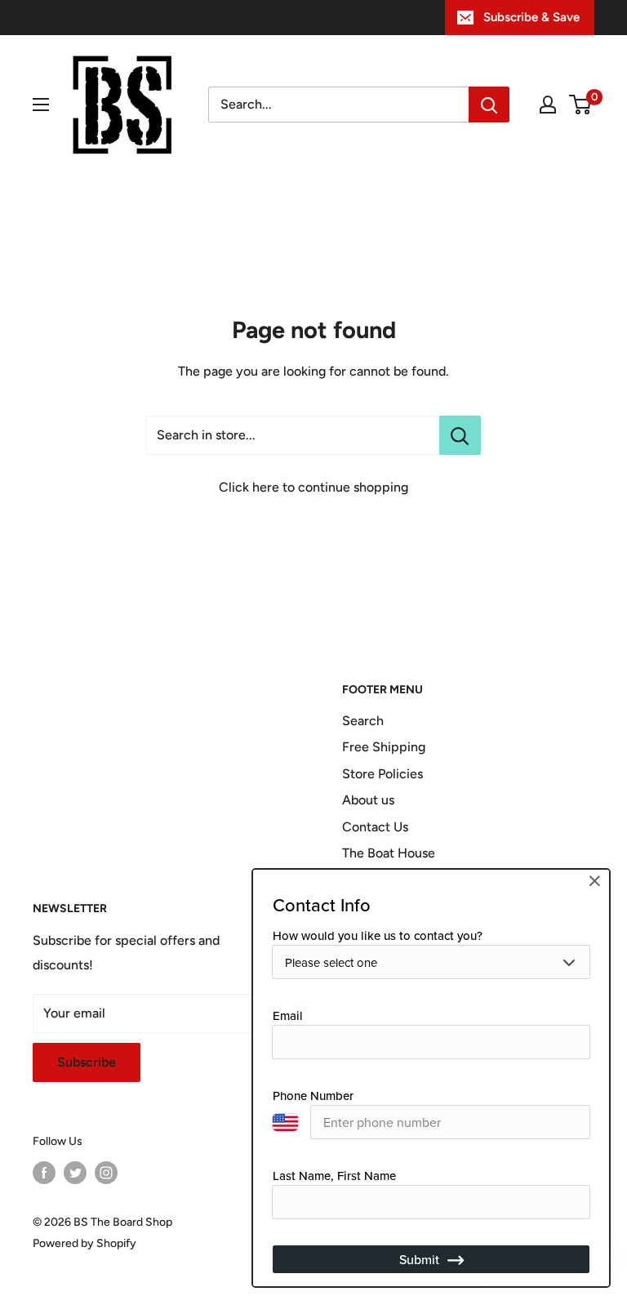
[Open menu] (41, 104)
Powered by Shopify (84, 1243)
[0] (581, 104)
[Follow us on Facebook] (44, 1172)
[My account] (548, 105)
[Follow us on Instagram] (106, 1172)
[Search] (489, 104)
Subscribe (86, 1062)
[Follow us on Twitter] (75, 1172)
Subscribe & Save (531, 17)
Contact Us (375, 827)
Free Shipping (383, 747)
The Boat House (388, 853)
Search (363, 720)
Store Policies (382, 774)
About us (368, 800)
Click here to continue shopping (313, 487)
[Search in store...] (460, 435)
